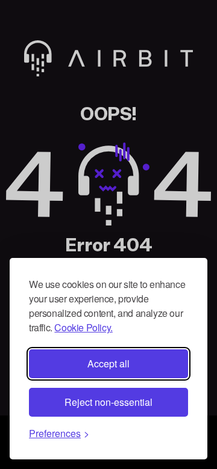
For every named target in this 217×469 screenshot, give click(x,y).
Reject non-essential (108, 402)
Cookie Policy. (83, 327)
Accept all (108, 363)
